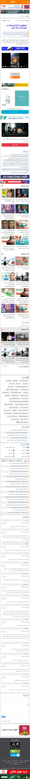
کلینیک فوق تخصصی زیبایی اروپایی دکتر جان (19, 401)
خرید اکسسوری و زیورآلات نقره (21, 387)
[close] (1, 769)
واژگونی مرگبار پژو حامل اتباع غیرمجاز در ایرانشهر (17, 440)
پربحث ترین (3, 460)
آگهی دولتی (7, 762)
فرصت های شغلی (22, 762)
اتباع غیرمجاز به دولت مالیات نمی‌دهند (19, 437)
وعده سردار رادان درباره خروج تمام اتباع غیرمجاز (17, 435)
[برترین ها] (13, 2)
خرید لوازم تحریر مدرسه (12, 416)
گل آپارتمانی (7, 395)
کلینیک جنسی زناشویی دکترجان (21, 404)
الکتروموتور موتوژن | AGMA (22, 422)
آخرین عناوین (25, 460)
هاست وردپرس (7, 410)
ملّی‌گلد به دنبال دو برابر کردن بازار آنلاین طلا (19, 471)
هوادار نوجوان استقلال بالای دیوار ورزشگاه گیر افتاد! (17, 502)
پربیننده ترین (10, 460)
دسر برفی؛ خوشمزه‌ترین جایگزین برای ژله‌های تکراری (17, 494)
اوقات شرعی (24, 456)
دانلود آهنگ (25, 392)
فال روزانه (11, 453)
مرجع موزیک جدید (24, 389)
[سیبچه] (15, 744)
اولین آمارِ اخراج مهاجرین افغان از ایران (19, 430)
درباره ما (9, 760)
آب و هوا (11, 450)
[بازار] (15, 751)
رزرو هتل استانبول (24, 395)
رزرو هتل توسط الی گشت (16, 392)
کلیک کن (15, 112)
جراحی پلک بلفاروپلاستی (14, 398)
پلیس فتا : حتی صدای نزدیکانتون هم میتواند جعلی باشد (16, 160)
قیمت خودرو (24, 450)
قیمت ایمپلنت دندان (24, 381)
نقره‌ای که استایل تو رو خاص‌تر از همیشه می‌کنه (18, 158)
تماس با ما (4, 760)
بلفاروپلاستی (8, 381)
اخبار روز (20, 760)
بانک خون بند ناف (24, 419)
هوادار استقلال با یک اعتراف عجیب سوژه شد (18, 484)
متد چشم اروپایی (15, 395)
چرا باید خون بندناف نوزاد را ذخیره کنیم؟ (20, 156)
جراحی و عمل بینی (15, 419)
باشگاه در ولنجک (24, 398)
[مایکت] (15, 755)
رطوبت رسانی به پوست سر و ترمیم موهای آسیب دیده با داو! (15, 164)
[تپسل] (2, 89)
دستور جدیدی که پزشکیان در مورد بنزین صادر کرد (18, 474)
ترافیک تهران (24, 453)
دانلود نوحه (14, 410)
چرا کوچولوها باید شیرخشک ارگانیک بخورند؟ (19, 172)
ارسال (3, 716)
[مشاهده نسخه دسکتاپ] (2, 2)
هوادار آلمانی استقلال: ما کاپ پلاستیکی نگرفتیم (18, 491)
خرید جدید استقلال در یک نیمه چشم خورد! (19, 466)
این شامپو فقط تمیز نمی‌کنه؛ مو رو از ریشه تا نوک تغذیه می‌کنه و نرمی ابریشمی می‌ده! (15, 166)
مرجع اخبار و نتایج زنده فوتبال (12, 389)
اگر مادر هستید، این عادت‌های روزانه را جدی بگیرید (17, 512)
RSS (11, 764)
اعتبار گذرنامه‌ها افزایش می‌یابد (21, 489)
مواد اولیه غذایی (5, 392)
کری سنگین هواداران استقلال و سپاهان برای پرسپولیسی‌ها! (16, 497)
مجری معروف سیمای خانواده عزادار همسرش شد (18, 468)
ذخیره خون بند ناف (24, 407)
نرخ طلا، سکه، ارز (9, 447)
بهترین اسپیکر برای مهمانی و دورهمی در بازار (19, 154)
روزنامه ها (25, 447)
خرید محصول (15, 145)
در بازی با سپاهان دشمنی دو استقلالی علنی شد (18, 463)
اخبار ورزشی (15, 760)
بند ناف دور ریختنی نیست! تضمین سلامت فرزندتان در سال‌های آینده (15, 170)
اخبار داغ (18, 460)
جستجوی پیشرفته (16, 764)
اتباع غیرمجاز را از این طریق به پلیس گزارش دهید (16, 432)
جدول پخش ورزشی (8, 456)
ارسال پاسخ (4, 523)
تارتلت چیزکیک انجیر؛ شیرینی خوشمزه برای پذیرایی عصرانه (16, 486)
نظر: (28, 704)
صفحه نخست (26, 760)
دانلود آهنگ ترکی (8, 413)
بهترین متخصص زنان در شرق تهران (20, 413)
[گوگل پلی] (15, 748)
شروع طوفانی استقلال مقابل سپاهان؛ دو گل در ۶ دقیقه (17, 476)
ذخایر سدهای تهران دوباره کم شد (21, 479)
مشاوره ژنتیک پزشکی (8, 404)
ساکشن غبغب (25, 384)
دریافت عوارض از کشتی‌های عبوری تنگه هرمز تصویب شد (16, 481)
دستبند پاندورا (11, 387)
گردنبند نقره (11, 384)
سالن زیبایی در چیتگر (14, 407)
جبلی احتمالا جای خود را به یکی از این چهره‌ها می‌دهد (17, 499)
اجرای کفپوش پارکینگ (23, 416)
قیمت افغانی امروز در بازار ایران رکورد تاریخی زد (18, 507)
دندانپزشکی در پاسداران (23, 410)
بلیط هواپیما (15, 381)
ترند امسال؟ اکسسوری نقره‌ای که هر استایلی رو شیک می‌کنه (16, 162)
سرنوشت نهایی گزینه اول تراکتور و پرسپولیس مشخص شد (16, 505)
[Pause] (3, 105)
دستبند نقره (18, 384)
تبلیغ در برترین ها (14, 762)
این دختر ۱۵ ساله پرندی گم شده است (20, 510)
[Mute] (5, 105)
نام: (28, 698)
